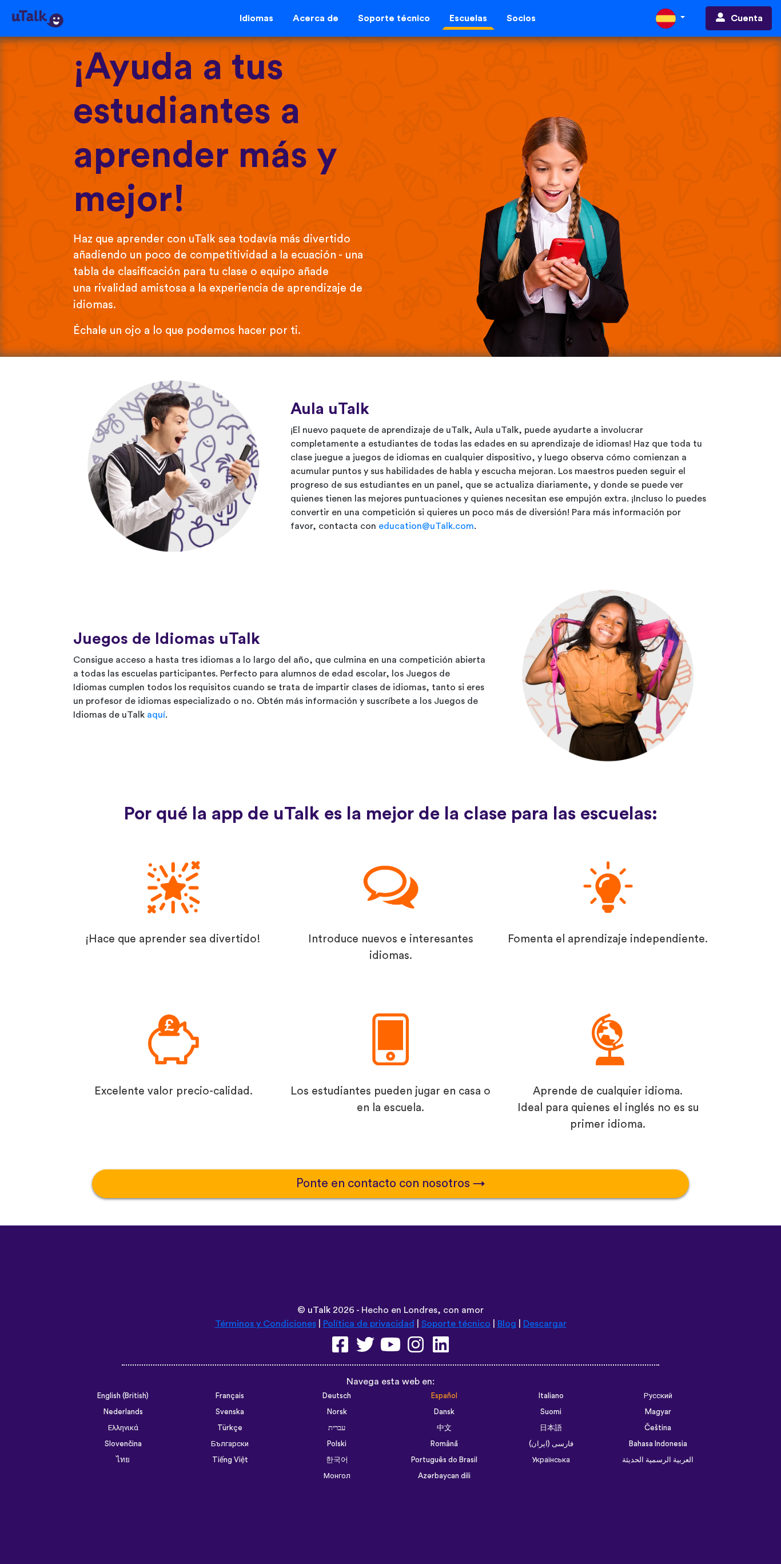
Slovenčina (123, 1444)
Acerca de (315, 18)
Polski (336, 1444)
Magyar (658, 1412)
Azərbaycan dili (444, 1476)
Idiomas (256, 18)
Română (444, 1444)
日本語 (551, 1428)
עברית (336, 1428)
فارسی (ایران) (551, 1444)
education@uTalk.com (426, 526)
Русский (658, 1396)
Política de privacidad (369, 1323)
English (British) (123, 1396)
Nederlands (123, 1412)
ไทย (123, 1460)
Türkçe (229, 1428)
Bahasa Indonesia (658, 1444)
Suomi (550, 1412)
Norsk (337, 1412)
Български (230, 1444)
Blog (506, 1323)
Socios (521, 18)
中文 (444, 1428)
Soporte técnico (394, 18)
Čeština (657, 1428)
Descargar (545, 1323)
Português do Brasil (444, 1460)
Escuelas (468, 18)
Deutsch (336, 1396)
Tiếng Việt (230, 1460)
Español (444, 1396)
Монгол (337, 1476)
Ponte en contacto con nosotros (384, 1183)
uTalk (319, 1310)
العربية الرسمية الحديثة (658, 1460)
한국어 (337, 1460)
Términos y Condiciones (265, 1323)
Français (230, 1396)
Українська (551, 1460)
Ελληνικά (123, 1428)
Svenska (230, 1412)
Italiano (551, 1396)
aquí (156, 714)
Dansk (444, 1412)
